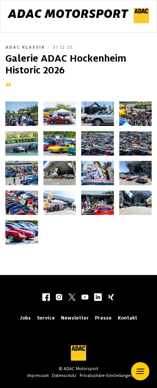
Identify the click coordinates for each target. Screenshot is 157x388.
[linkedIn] (98, 297)
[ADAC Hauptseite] (141, 21)
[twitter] (72, 297)
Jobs (25, 318)
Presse (103, 318)
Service (46, 318)
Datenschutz (64, 375)
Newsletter (75, 318)
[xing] (111, 297)
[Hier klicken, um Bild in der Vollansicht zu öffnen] (21, 114)
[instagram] (59, 297)
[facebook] (46, 297)
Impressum (38, 375)
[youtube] (85, 297)
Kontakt (127, 318)
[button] (140, 371)
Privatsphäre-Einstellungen (106, 375)
